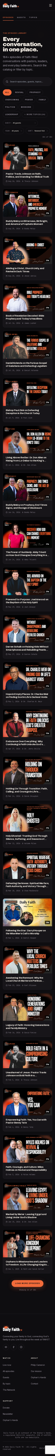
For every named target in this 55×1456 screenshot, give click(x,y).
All (7, 92)
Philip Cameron (38, 1365)
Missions (26, 107)
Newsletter (8, 1414)
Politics (10, 107)
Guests (21, 17)
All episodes (8, 1371)
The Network (9, 1390)
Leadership (11, 114)
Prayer (29, 100)
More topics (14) (36, 114)
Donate (6, 1407)
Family (42, 100)
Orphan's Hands (38, 1377)
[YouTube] (6, 1347)
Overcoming (12, 100)
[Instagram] (21, 1347)
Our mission (36, 1371)
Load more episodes (27, 1283)
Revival (19, 92)
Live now (7, 1365)
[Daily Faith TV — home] (11, 5)
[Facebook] (13, 1347)
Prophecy (35, 92)
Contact (34, 1383)
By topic (6, 1383)
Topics (33, 17)
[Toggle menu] (50, 5)
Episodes (8, 17)
